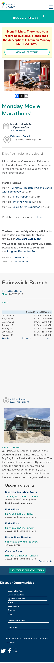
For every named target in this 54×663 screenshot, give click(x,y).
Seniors (18, 257)
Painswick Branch (20, 136)
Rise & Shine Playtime (18, 537)
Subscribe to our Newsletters (27, 570)
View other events (27, 52)
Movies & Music (21, 261)
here (39, 217)
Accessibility (13, 606)
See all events (45, 561)
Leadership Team (15, 591)
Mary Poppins (21, 196)
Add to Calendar (17, 130)
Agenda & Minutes (16, 598)
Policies (11, 602)
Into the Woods (22, 202)
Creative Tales (13, 551)
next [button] (48, 338)
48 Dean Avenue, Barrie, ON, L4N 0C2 (19, 401)
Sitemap (11, 610)
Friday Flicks (12, 509)
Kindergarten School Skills (21, 492)
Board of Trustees (16, 594)
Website (36, 18)
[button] (51, 7)
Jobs (10, 614)
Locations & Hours (16, 620)
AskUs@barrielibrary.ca (12, 291)
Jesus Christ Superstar (26, 207)
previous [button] (7, 338)
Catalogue (21, 18)
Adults (25, 257)
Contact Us (13, 627)
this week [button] (26, 338)
